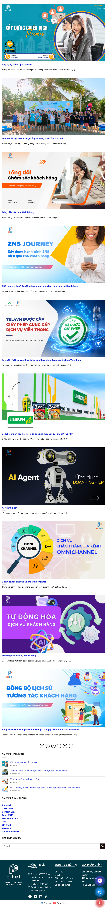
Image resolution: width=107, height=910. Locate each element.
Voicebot (6, 828)
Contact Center (9, 812)
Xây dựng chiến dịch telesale (17, 64)
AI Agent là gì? (9, 508)
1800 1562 (98, 5)
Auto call (6, 805)
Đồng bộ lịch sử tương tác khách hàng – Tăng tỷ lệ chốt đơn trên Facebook (40, 729)
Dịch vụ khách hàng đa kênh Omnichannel (24, 581)
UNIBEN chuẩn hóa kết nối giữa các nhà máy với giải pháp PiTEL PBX (37, 434)
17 (65, 746)
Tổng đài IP (7, 815)
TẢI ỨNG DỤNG (61, 2)
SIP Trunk (6, 825)
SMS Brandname (10, 818)
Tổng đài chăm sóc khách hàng (18, 212)
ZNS (4, 821)
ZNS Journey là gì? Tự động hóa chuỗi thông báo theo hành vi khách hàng (40, 286)
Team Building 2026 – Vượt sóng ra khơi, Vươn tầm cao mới (32, 138)
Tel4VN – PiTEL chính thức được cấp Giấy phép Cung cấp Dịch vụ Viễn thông (41, 360)
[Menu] (3, 7)
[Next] (71, 746)
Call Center (7, 808)
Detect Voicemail (10, 831)
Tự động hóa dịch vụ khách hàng (19, 655)
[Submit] (102, 846)
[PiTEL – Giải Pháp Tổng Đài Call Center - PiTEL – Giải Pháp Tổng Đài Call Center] (53, 7)
